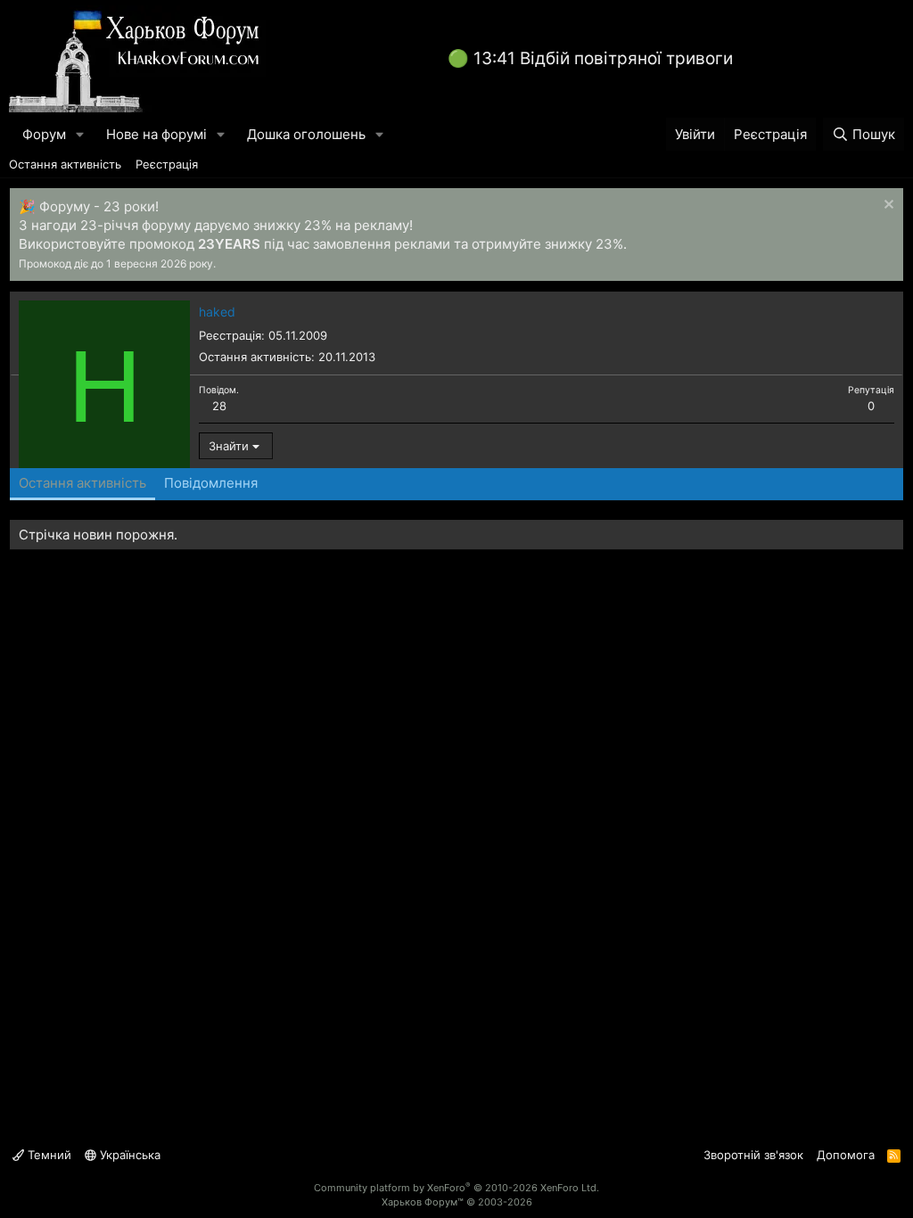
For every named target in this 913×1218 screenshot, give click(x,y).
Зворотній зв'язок (753, 1155)
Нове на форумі (156, 134)
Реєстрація (167, 164)
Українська (128, 1155)
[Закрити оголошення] (886, 206)
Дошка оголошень (306, 134)
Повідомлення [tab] (211, 482)
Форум (44, 134)
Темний (47, 1155)
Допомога (846, 1155)
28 (219, 406)
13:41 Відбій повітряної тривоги (603, 58)
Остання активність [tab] (82, 482)
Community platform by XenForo (456, 1187)
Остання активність (65, 164)
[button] (80, 134)
